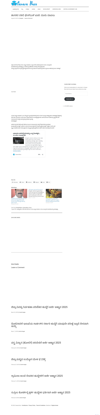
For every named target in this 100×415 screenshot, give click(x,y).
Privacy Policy (32, 405)
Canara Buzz (24, 3)
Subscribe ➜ (69, 99)
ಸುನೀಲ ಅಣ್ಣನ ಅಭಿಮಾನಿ (35, 209)
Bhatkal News (19, 207)
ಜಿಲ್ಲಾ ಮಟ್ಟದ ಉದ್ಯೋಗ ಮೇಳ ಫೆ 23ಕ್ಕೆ (28, 359)
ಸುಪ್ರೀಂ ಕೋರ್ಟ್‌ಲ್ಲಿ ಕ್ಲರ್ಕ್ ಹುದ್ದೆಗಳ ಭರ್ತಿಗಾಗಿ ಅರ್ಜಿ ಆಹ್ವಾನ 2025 (40, 392)
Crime (30, 207)
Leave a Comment (29, 18)
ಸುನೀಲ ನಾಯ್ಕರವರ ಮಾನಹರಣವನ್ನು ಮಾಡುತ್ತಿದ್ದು (49, 209)
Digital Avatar (55, 405)
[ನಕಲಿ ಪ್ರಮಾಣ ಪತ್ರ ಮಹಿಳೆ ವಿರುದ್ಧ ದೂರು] (37, 193)
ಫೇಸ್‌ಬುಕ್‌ (28, 209)
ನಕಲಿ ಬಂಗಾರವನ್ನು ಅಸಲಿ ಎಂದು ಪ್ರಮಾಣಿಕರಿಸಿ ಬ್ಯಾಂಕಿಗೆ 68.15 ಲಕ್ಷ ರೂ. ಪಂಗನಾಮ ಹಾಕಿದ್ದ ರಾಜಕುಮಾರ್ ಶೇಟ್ (52, 200)
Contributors (25, 405)
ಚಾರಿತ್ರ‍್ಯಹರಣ (19, 209)
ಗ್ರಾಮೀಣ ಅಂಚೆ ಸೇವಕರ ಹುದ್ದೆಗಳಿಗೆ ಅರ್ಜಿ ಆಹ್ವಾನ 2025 (37, 375)
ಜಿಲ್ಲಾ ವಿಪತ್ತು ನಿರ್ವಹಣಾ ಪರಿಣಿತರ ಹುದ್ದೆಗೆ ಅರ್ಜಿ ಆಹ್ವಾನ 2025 (39, 307)
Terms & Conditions (40, 405)
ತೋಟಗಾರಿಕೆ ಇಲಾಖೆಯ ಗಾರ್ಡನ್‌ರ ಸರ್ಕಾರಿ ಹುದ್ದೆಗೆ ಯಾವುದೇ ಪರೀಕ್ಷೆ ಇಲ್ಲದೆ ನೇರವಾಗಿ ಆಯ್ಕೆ (49, 325)
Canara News (26, 207)
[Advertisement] (36, 32)
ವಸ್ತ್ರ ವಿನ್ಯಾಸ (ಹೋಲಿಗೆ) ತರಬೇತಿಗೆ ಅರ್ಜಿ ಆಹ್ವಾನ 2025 (36, 342)
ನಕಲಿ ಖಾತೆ (24, 209)
